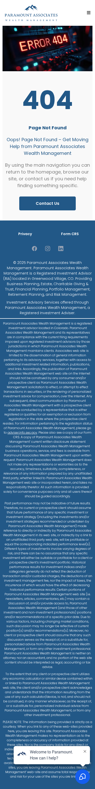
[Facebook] (34, 248)
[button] (87, 13)
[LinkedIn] (60, 248)
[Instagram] (47, 248)
